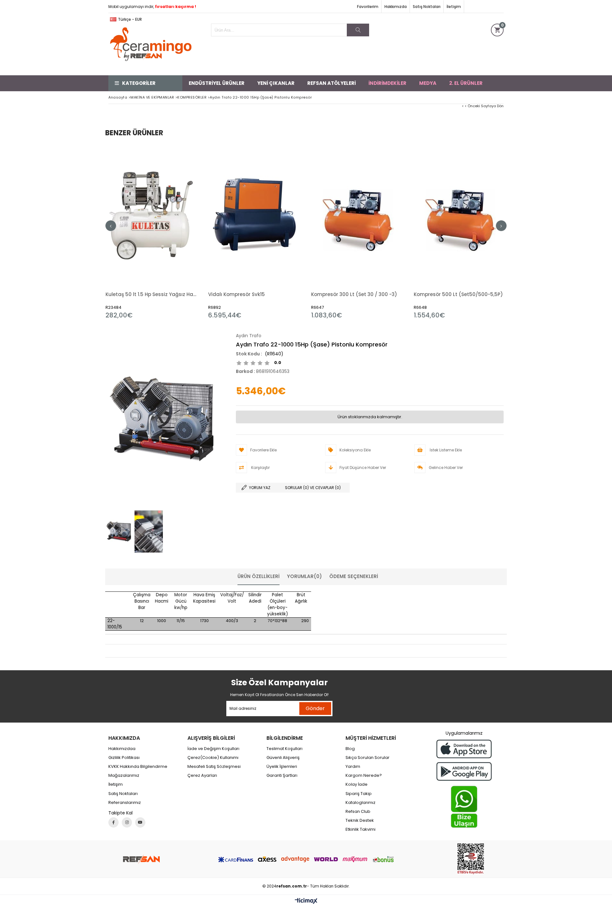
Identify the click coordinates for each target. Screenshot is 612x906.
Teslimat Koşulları (284, 749)
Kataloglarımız (360, 803)
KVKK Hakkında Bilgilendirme (137, 766)
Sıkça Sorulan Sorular (368, 758)
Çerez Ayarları (202, 775)
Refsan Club (358, 811)
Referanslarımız (124, 803)
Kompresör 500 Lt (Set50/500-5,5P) (458, 294)
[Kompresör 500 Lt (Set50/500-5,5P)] (460, 215)
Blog (350, 749)
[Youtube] (140, 822)
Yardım (353, 766)
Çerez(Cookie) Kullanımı (212, 758)
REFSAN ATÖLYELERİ (331, 83)
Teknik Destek (360, 820)
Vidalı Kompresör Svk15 (236, 294)
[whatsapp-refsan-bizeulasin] (464, 807)
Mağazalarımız (123, 775)
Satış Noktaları (427, 6)
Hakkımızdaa (121, 749)
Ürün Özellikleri (258, 576)
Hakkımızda (395, 6)
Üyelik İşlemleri (281, 766)
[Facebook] (113, 822)
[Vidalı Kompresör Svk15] (255, 215)
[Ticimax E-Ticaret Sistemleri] (306, 901)
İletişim (454, 6)
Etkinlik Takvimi (360, 829)
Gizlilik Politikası (124, 758)
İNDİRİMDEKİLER (387, 83)
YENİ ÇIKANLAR (276, 83)
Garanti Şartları (281, 775)
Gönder (315, 708)
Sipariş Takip (359, 794)
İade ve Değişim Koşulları (213, 749)
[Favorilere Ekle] (151, 232)
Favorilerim (367, 6)
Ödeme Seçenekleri (353, 576)
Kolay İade (357, 784)
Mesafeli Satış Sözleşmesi (214, 766)
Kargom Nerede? (364, 775)
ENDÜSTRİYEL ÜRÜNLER (216, 83)
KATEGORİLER (139, 83)
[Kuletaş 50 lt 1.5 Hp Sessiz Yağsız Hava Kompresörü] (152, 215)
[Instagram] (127, 822)
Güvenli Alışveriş (283, 758)
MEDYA (427, 83)
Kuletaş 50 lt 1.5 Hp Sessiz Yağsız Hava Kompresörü (152, 294)
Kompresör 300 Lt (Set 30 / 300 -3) (354, 294)
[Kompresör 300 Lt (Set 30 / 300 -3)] (357, 215)
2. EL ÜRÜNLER (466, 83)
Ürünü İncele (174, 232)
